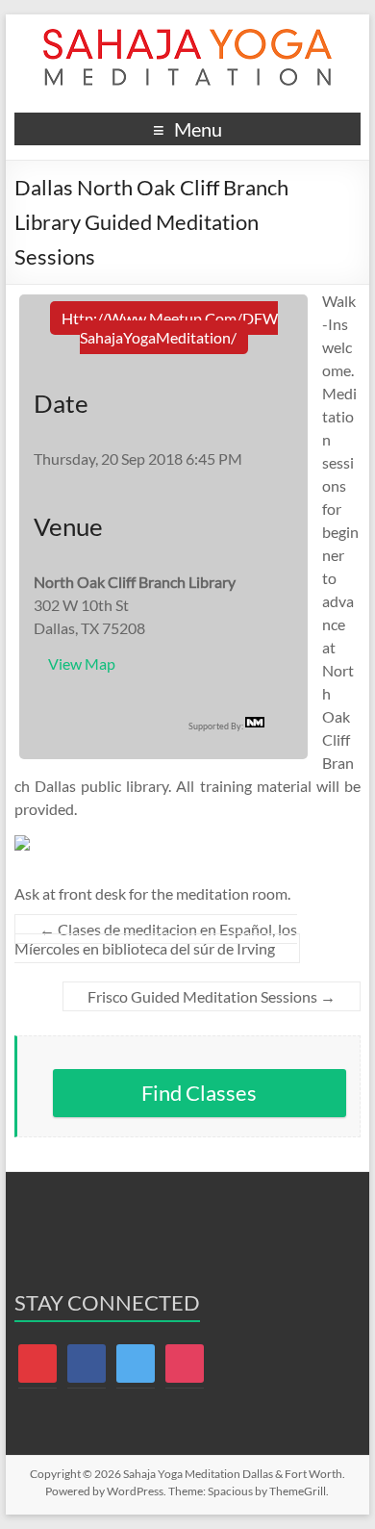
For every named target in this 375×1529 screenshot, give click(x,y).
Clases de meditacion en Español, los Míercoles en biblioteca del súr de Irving (155, 938)
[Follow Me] (135, 1362)
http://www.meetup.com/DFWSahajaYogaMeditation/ (170, 327)
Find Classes (199, 1093)
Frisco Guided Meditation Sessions (212, 996)
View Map (81, 663)
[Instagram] (184, 1362)
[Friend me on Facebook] (86, 1362)
